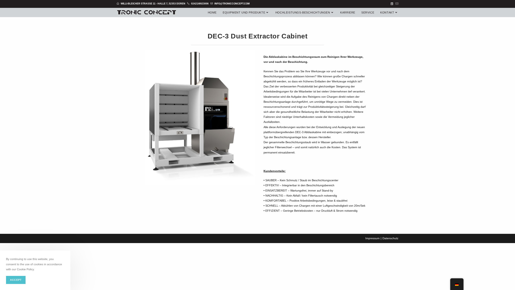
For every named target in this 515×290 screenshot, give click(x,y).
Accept (16, 280)
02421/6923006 (200, 3)
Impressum (372, 238)
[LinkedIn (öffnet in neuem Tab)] (391, 4)
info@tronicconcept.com (232, 3)
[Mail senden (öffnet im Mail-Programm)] (396, 4)
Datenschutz (390, 238)
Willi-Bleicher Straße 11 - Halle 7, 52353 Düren (153, 3)
